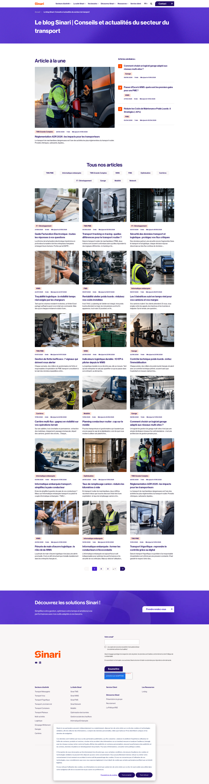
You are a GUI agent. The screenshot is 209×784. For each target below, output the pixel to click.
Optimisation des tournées (80, 712)
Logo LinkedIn (40, 662)
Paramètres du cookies (109, 775)
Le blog (144, 691)
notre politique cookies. (133, 747)
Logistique (38, 721)
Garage (103, 181)
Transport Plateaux (41, 712)
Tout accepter (126, 775)
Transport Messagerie (42, 691)
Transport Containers (42, 708)
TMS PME (50, 173)
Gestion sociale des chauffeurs (81, 716)
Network (133, 181)
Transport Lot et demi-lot (43, 704)
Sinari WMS (75, 696)
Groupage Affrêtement (43, 725)
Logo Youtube (36, 662)
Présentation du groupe (114, 699)
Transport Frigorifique (42, 700)
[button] (164, 3)
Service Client (111, 687)
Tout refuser (144, 775)
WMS (117, 173)
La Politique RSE (112, 707)
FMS (130, 173)
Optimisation (145, 173)
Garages (38, 729)
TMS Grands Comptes (98, 173)
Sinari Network (76, 704)
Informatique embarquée (71, 173)
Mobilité (118, 181)
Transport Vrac (40, 696)
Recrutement (111, 703)
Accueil (37, 12)
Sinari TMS (74, 691)
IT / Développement (84, 181)
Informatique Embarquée (79, 721)
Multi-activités (40, 716)
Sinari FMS (74, 700)
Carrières (162, 173)
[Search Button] (151, 3)
